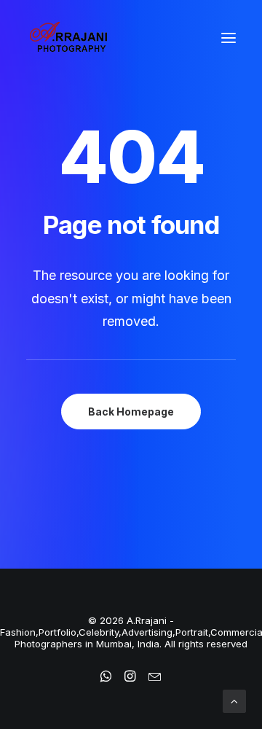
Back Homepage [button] (131, 411)
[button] (228, 38)
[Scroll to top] (234, 700)
